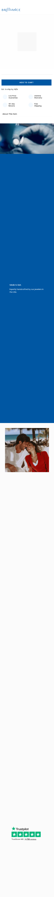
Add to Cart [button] (26, 82)
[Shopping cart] (46, 9)
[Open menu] (50, 9)
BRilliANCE (11, 10)
